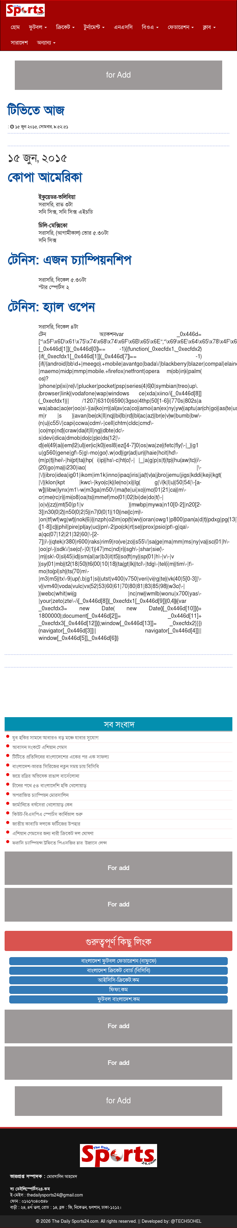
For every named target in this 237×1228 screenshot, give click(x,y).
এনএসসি (123, 27)
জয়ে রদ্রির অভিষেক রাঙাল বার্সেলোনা (45, 776)
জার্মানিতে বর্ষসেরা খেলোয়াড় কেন (42, 804)
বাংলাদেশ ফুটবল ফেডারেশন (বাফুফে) (118, 961)
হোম (15, 27)
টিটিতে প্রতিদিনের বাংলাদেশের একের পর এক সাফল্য (60, 757)
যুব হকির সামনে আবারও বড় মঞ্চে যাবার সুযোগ (55, 737)
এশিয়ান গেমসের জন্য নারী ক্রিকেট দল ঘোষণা (53, 833)
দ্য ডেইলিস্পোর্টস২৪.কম (30, 1189)
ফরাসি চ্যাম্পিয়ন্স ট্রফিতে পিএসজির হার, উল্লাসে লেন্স (59, 843)
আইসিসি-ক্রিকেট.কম (118, 980)
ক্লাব (208, 27)
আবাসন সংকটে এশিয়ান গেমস (39, 747)
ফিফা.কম (118, 989)
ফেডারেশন (179, 27)
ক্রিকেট (64, 27)
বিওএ (149, 27)
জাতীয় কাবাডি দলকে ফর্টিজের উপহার (46, 824)
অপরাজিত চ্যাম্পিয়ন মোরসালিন (40, 795)
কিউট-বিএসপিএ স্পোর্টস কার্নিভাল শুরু (47, 814)
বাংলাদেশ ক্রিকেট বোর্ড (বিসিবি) (118, 970)
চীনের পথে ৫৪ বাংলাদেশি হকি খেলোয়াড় (49, 785)
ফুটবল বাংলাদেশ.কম (119, 999)
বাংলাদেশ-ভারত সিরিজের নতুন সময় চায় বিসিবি (55, 766)
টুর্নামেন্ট (93, 27)
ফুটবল (36, 27)
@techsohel (186, 1221)
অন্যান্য (44, 42)
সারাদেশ (19, 42)
